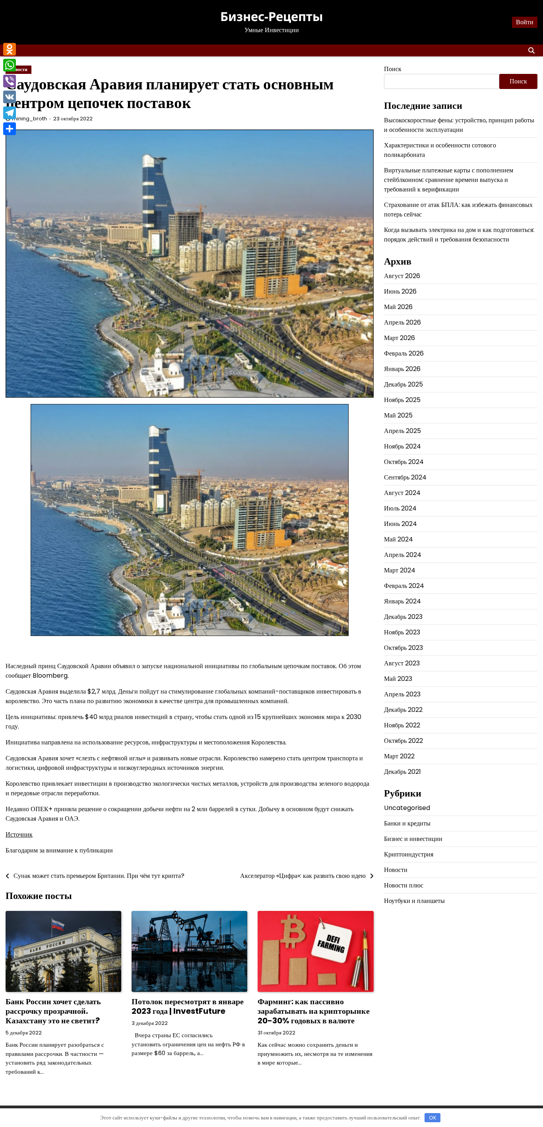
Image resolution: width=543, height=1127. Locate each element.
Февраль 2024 (404, 585)
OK (432, 1117)
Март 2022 (399, 756)
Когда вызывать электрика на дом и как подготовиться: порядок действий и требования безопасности (459, 235)
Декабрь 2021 (402, 771)
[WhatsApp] (9, 65)
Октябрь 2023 (403, 647)
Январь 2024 (402, 601)
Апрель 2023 (402, 694)
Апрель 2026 (402, 322)
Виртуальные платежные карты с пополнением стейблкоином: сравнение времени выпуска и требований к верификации (448, 180)
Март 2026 (399, 337)
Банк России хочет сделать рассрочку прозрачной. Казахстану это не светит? (53, 1011)
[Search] (531, 50)
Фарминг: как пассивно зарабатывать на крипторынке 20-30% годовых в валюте (314, 1011)
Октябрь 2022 (403, 740)
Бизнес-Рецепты (271, 16)
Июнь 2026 (400, 291)
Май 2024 (398, 539)
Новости (395, 870)
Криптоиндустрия (408, 854)
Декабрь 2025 (403, 384)
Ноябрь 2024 (402, 446)
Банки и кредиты (407, 823)
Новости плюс (403, 885)
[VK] (9, 97)
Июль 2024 (400, 508)
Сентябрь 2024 (405, 477)
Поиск (392, 68)
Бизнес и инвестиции (413, 839)
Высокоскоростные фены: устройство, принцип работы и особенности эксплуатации (459, 125)
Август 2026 (402, 275)
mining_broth (29, 118)
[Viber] (9, 81)
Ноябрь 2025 (402, 399)
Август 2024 (402, 492)
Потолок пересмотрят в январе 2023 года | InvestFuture (188, 1006)
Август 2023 (402, 663)
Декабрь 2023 (403, 616)
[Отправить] (9, 129)
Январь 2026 (402, 368)
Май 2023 (398, 678)
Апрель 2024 (402, 554)
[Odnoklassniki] (9, 49)
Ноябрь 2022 (402, 725)
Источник (19, 834)
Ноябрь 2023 (402, 632)
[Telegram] (9, 113)
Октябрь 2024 (404, 461)
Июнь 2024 (400, 523)
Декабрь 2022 (403, 709)
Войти (524, 22)
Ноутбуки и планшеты (414, 901)
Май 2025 (398, 415)
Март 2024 (399, 570)
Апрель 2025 (402, 430)
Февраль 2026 (404, 353)
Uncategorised (407, 808)
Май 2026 (398, 306)
